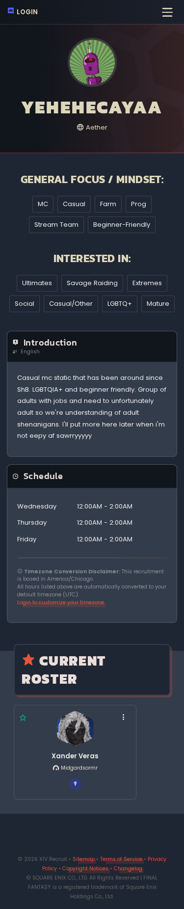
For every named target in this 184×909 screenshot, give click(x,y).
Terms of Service (121, 859)
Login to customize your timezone (60, 602)
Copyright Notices (85, 868)
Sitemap (84, 859)
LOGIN (26, 12)
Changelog (128, 868)
